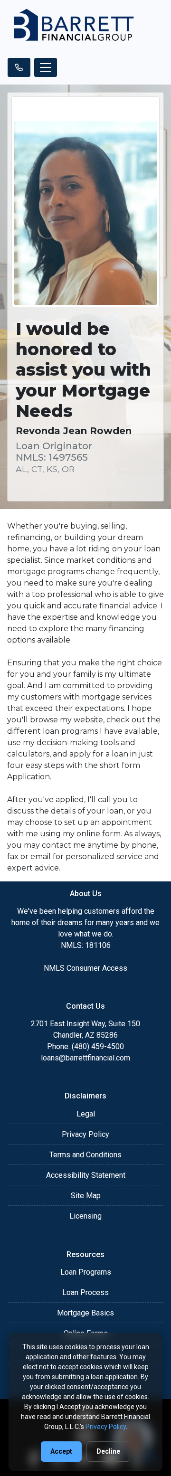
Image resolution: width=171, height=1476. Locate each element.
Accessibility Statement (85, 1175)
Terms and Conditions (85, 1154)
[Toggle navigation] (45, 67)
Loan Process (85, 1292)
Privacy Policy (85, 1134)
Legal (85, 1113)
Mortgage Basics (85, 1312)
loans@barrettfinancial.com (85, 1057)
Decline (108, 1451)
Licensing (85, 1216)
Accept (61, 1451)
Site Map (86, 1195)
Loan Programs (85, 1272)
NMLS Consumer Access (85, 968)
